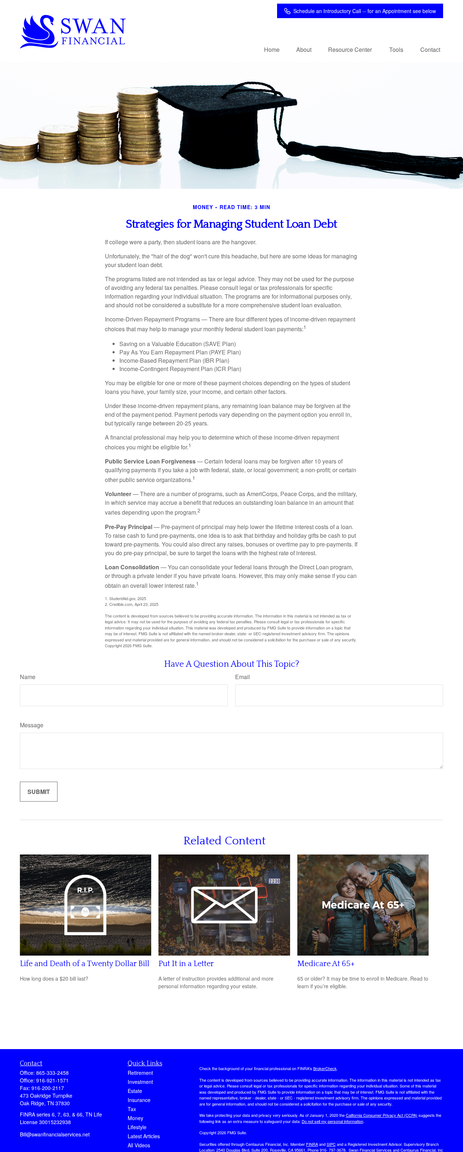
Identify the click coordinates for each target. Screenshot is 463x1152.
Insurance (139, 1099)
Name (27, 677)
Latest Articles (144, 1136)
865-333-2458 (52, 1072)
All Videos (139, 1145)
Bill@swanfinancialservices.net (55, 1134)
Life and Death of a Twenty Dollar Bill (84, 963)
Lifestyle (137, 1127)
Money (135, 1118)
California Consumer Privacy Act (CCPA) (381, 1115)
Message (31, 725)
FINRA (312, 1144)
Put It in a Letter (186, 963)
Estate (135, 1090)
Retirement (140, 1072)
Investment (140, 1081)
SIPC (331, 1144)
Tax (132, 1109)
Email (242, 677)
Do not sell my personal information (332, 1121)
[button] (272, 49)
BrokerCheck (325, 1068)
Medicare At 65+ (326, 963)
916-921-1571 (52, 1080)
